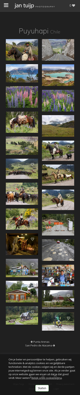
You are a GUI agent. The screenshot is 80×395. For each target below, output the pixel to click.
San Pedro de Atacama (39, 345)
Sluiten (42, 388)
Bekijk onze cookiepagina (46, 378)
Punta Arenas (41, 341)
